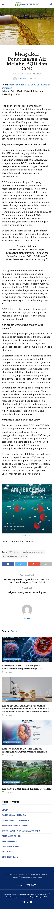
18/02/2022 (35, 79)
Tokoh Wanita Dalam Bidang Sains (21, 830)
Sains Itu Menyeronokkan (16, 820)
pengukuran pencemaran (15, 556)
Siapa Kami (22, 874)
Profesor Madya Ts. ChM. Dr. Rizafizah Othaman (26, 86)
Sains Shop (37, 877)
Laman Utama (10, 874)
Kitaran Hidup (9, 841)
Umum (5, 810)
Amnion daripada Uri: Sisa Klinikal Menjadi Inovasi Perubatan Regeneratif (24, 750)
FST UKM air (14, 552)
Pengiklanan (25, 877)
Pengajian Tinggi (11, 836)
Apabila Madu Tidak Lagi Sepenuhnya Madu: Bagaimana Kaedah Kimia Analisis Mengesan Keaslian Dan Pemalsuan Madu (25, 708)
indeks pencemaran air (33, 552)
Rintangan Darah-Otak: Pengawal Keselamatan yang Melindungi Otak (22, 667)
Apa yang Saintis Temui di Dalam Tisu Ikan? (27, 788)
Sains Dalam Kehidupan (14, 815)
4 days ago (8, 793)
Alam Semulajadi (11, 782)
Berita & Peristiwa (12, 659)
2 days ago (8, 756)
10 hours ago (9, 672)
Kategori (15, 877)
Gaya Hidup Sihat (11, 846)
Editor (23, 79)
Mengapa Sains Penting (15, 825)
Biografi (7, 851)
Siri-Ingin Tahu (10, 857)
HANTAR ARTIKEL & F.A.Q (38, 874)
